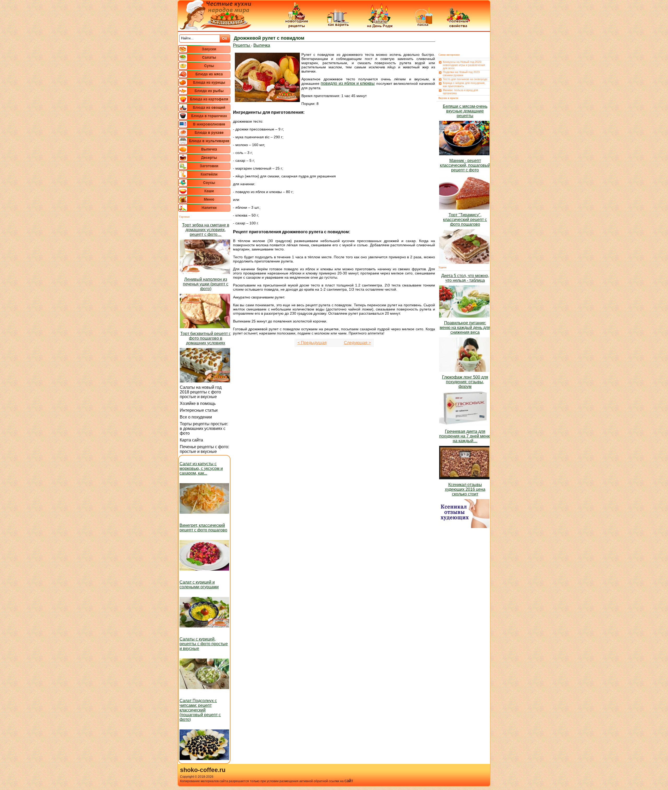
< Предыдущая (312, 342)
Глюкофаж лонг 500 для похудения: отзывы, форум (465, 382)
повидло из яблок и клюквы (348, 83)
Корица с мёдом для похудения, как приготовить (464, 84)
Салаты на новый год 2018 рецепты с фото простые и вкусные (201, 392)
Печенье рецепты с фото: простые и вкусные (204, 449)
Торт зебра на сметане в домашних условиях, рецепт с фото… (205, 230)
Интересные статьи (199, 410)
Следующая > (357, 342)
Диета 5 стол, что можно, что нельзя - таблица (465, 278)
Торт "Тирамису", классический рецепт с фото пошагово (465, 219)
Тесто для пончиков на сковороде (465, 79)
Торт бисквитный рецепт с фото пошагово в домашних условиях (205, 338)
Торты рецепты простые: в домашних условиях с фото (204, 428)
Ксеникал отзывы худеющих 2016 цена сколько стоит (465, 489)
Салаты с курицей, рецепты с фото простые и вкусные (204, 644)
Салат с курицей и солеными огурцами (199, 584)
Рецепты (242, 45)
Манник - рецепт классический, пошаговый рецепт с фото (465, 165)
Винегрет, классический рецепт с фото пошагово (203, 527)
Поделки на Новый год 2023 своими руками (461, 73)
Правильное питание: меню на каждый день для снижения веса (465, 327)
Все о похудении (196, 417)
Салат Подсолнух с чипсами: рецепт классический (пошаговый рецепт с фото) (200, 710)
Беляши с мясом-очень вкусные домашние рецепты (465, 111)
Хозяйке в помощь (198, 403)
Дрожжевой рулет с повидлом (269, 38)
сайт (348, 781)
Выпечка (261, 45)
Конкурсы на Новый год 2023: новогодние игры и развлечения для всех (464, 65)
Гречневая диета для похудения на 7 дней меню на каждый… (465, 436)
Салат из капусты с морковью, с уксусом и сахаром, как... (201, 468)
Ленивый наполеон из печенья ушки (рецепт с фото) (205, 284)
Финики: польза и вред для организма (460, 91)
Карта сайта (191, 440)
